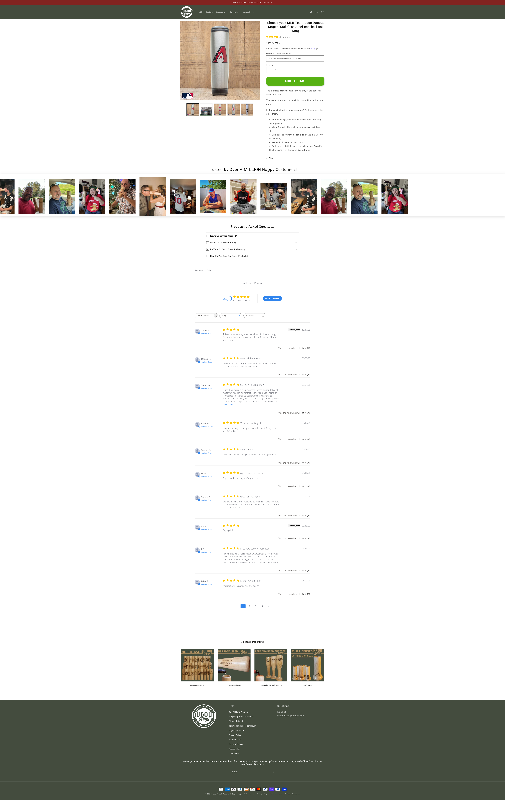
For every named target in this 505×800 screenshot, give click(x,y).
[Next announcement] (324, 2)
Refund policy (249, 794)
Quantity (269, 65)
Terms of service (276, 794)
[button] (221, 12)
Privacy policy (262, 794)
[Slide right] (257, 110)
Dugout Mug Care (236, 730)
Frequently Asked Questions (241, 716)
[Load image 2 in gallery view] (206, 109)
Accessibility (234, 749)
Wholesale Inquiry (236, 721)
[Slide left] (183, 110)
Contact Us (234, 754)
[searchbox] (204, 315)
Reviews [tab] (199, 270)
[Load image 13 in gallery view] (220, 109)
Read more (228, 404)
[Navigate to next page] (268, 606)
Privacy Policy (235, 735)
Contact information (292, 794)
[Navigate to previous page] (236, 606)
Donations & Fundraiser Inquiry (242, 726)
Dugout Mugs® (216, 794)
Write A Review (272, 298)
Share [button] (271, 158)
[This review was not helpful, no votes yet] (308, 348)
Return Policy (235, 740)
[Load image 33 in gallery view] (247, 109)
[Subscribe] (273, 772)
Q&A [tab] (209, 270)
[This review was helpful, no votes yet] (303, 348)
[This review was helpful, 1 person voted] (303, 486)
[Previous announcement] (181, 2)
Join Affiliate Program (238, 712)
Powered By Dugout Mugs (232, 794)
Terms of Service (236, 744)
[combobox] (230, 315)
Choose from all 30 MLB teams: (278, 53)
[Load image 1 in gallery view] (193, 109)
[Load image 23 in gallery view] (233, 109)
